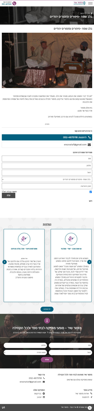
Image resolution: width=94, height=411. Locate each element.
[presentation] (89, 262)
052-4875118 (35, 378)
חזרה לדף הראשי (85, 13)
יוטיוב (39, 397)
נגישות (90, 408)
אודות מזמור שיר (82, 393)
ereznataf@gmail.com (30, 382)
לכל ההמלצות (47, 309)
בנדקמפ (37, 393)
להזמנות (85, 397)
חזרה (47, 124)
